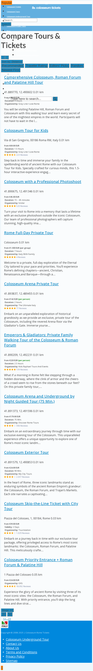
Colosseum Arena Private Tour (31, 283)
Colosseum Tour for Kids (26, 130)
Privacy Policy (15, 656)
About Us (12, 648)
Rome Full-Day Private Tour (28, 232)
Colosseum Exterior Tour (26, 452)
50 (10, 614)
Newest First (10, 70)
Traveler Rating (36, 65)
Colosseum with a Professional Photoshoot (42, 181)
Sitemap (11, 661)
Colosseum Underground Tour (18, 16)
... (7, 618)
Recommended (12, 65)
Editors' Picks (59, 65)
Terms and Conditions (21, 652)
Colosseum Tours (13, 12)
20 (3, 614)
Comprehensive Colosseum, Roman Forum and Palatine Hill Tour (42, 80)
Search (6, 24)
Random (77, 65)
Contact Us (13, 644)
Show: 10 (7, 610)
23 (9, 618)
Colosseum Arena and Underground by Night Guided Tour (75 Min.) (39, 399)
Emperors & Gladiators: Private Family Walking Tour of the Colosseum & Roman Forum (41, 340)
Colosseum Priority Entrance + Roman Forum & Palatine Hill (38, 562)
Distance (12, 61)
